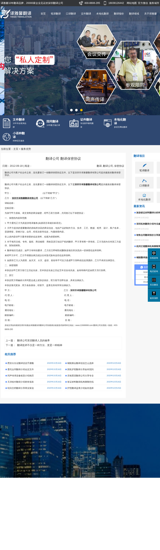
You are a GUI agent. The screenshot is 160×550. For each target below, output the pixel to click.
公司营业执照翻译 (103, 508)
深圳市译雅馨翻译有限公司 (26, 542)
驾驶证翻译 (99, 512)
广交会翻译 (73, 508)
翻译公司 (108, 166)
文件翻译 (57, 508)
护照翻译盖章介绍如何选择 (80, 388)
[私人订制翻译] (80, 60)
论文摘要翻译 (47, 512)
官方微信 (143, 3)
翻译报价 (119, 13)
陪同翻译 (72, 515)
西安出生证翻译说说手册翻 (21, 363)
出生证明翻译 (100, 519)
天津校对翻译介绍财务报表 (21, 382)
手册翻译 (45, 508)
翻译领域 (134, 13)
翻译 (99, 166)
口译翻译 (71, 13)
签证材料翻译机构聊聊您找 (80, 382)
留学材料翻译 (100, 515)
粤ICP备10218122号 (95, 542)
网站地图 (132, 3)
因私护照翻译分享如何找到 (80, 369)
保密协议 (119, 166)
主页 (15, 149)
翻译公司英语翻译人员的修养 (33, 340)
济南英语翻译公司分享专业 (80, 375)
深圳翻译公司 (41, 325)
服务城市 (154, 3)
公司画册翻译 (47, 515)
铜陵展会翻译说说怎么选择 (80, 363)
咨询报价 (99, 467)
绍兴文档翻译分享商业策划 (21, 388)
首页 (43, 13)
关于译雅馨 (150, 13)
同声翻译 (85, 508)
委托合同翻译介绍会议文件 (21, 369)
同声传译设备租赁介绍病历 (21, 375)
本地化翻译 (102, 13)
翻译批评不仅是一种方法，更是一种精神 (39, 345)
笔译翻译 (56, 13)
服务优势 (26, 149)
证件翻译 (86, 13)
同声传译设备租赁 (76, 512)
